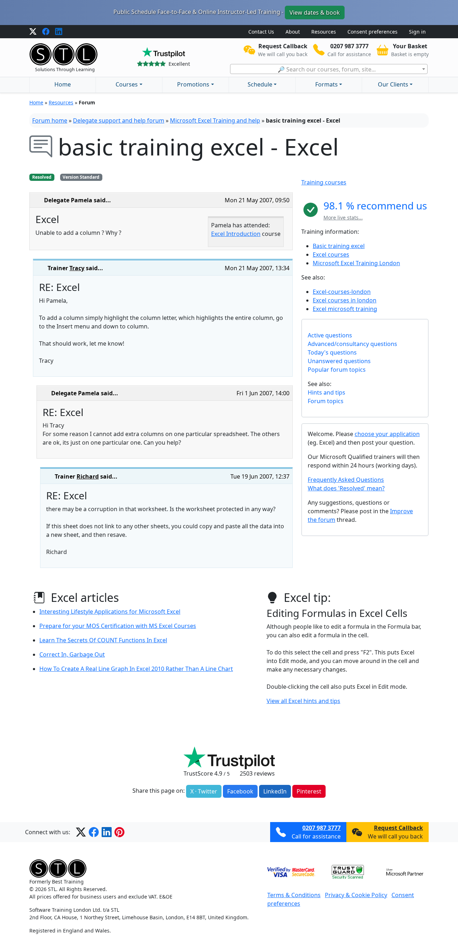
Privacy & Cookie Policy (356, 895)
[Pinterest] (119, 832)
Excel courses (331, 254)
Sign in (417, 31)
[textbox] (328, 69)
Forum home (49, 120)
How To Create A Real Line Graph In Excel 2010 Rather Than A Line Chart (136, 669)
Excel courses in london (344, 300)
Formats (326, 84)
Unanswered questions (339, 361)
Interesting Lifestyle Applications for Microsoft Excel (109, 611)
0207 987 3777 (321, 828)
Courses (127, 84)
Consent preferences (372, 31)
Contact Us (261, 31)
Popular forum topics (337, 369)
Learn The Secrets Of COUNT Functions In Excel (103, 640)
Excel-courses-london (342, 292)
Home (62, 84)
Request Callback (398, 828)
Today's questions (332, 352)
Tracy (76, 268)
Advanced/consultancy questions (352, 344)
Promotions (193, 84)
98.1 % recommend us (375, 205)
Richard (88, 476)
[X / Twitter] (32, 31)
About (293, 31)
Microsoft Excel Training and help (215, 120)
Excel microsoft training (345, 309)
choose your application (387, 434)
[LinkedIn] (58, 31)
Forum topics (326, 401)
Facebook (240, 791)
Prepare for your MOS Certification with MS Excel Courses (117, 626)
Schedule (260, 84)
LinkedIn (275, 791)
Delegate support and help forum (118, 120)
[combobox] (329, 69)
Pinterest (309, 791)
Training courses (323, 182)
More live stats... (343, 217)
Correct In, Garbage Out (72, 654)
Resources (323, 31)
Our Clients (393, 84)
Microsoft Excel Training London (356, 263)
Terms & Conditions (294, 895)
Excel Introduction (235, 234)
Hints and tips (326, 392)
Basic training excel (339, 246)
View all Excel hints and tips (303, 701)
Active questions (330, 335)
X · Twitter (203, 791)
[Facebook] (45, 31)
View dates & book (314, 12)
